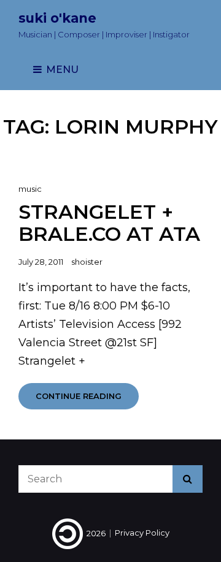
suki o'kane (57, 18)
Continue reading (87, 399)
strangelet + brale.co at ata (109, 223)
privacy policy (142, 533)
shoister (87, 262)
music (30, 189)
